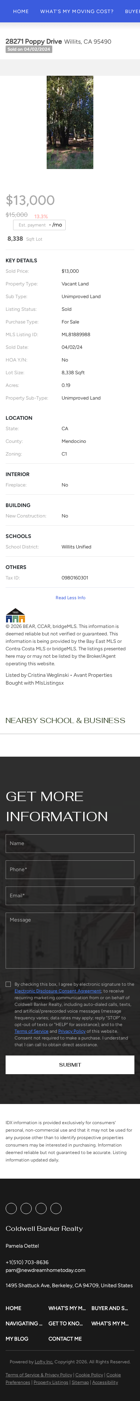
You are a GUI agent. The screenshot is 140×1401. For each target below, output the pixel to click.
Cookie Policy (89, 1374)
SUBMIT (70, 1065)
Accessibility (105, 1382)
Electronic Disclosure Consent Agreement (58, 991)
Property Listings (51, 1382)
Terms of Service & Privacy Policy (39, 1374)
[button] (27, 1308)
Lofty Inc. (44, 1361)
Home (21, 11)
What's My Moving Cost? (76, 11)
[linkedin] (26, 1208)
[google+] (56, 1208)
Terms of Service (32, 1031)
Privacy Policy (71, 1031)
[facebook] (11, 1208)
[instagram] (41, 1208)
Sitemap (80, 1382)
